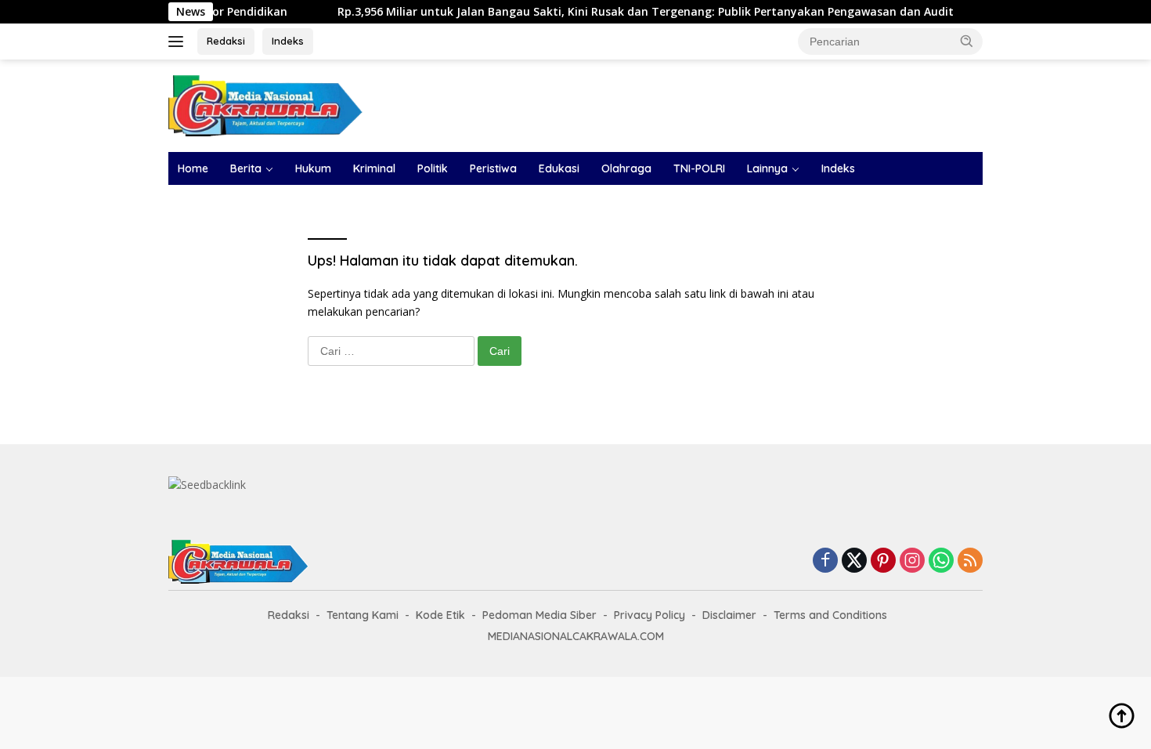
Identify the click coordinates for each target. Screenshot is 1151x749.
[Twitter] (854, 561)
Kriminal (374, 168)
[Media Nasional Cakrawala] (266, 104)
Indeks (288, 40)
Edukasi (559, 168)
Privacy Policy (649, 615)
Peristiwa (493, 168)
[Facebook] (825, 561)
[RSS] (970, 561)
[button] (967, 40)
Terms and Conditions (830, 615)
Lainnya (767, 168)
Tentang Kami (363, 615)
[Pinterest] (883, 561)
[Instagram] (912, 561)
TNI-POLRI (699, 168)
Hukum (313, 168)
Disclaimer (729, 615)
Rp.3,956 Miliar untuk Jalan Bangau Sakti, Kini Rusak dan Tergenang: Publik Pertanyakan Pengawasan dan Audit (626, 12)
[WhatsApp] (941, 561)
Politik (432, 168)
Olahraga (626, 168)
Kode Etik (440, 615)
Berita (246, 168)
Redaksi (226, 40)
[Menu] (178, 41)
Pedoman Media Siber (539, 615)
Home (193, 168)
